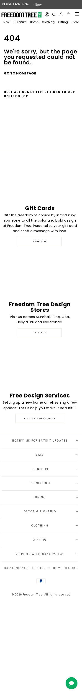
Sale (75, 22)
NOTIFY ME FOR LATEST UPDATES (40, 440)
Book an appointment (39, 418)
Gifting (63, 22)
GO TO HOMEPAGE (20, 73)
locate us (40, 332)
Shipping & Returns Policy (39, 554)
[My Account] (61, 14)
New (6, 22)
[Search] (54, 14)
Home (34, 22)
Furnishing (40, 483)
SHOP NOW (40, 241)
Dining (40, 497)
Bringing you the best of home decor (39, 568)
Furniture (20, 22)
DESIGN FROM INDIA (15, 4)
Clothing (48, 22)
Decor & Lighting (40, 511)
